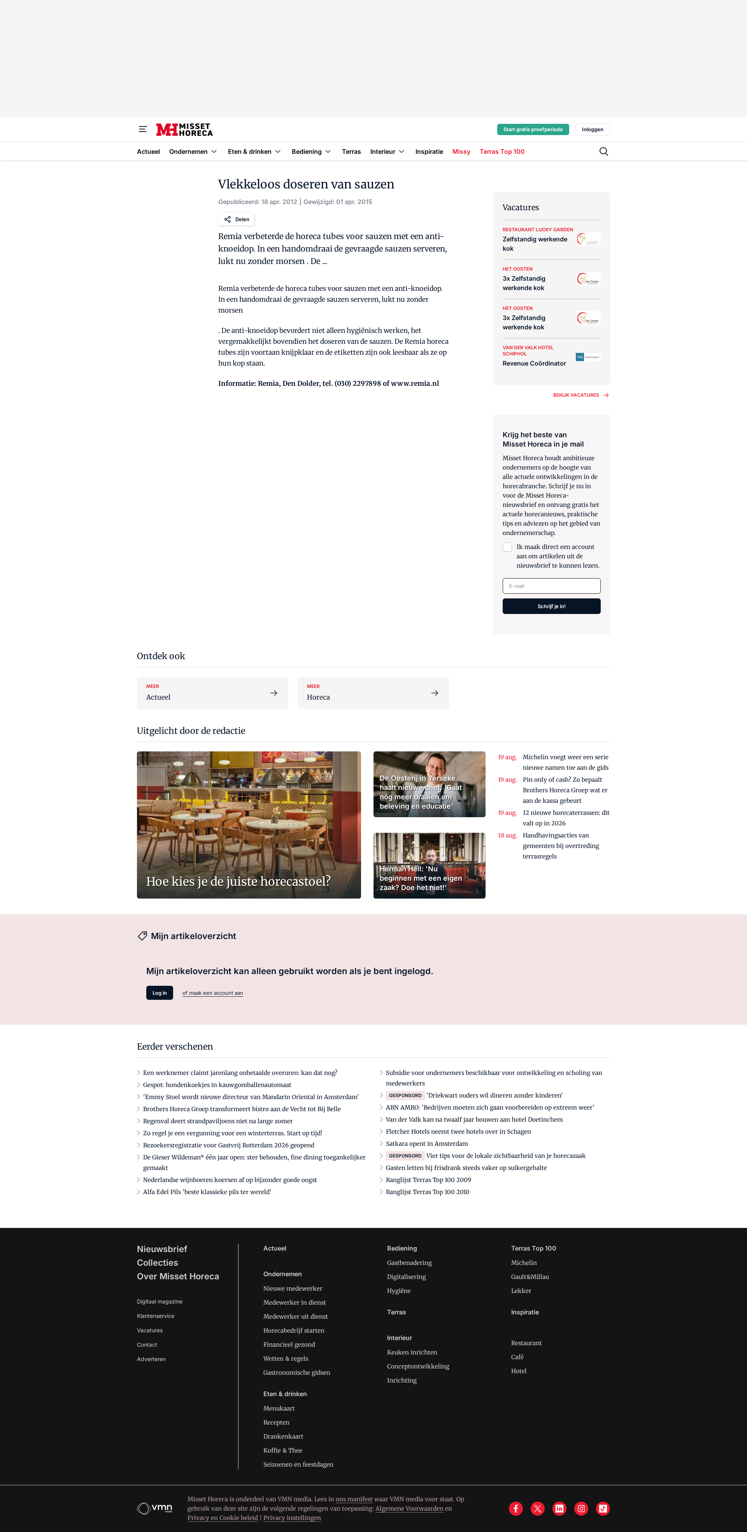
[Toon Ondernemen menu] (214, 151)
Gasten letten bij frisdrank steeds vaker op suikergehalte (466, 1167)
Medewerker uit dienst (295, 1316)
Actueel (274, 1248)
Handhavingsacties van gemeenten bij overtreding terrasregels (561, 846)
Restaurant (526, 1343)
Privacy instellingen (292, 1517)
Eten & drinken (285, 1394)
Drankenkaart (283, 1436)
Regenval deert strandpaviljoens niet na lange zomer (218, 1121)
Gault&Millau (530, 1276)
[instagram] (581, 1509)
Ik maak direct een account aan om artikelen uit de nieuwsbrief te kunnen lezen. (558, 556)
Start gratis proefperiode (533, 129)
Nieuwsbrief (162, 1249)
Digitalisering (406, 1276)
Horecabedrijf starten (293, 1330)
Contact (147, 1344)
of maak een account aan (212, 993)
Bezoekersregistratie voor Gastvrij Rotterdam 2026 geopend (228, 1145)
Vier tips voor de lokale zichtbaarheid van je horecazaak (506, 1155)
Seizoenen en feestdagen (298, 1464)
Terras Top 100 (533, 1248)
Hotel (519, 1371)
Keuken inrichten (412, 1352)
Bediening (402, 1248)
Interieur (399, 1338)
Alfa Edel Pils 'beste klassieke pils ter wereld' (207, 1192)
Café (517, 1357)
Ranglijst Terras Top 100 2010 (428, 1192)
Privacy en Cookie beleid (223, 1517)
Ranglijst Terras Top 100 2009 (428, 1180)
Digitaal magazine (159, 1301)
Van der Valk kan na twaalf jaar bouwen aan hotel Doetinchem (474, 1119)
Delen (242, 219)
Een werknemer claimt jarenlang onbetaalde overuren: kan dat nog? (240, 1072)
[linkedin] (559, 1509)
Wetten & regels (285, 1358)
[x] (538, 1509)
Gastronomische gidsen (296, 1372)
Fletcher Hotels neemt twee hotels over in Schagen (458, 1131)
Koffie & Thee (282, 1450)
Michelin (524, 1262)
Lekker (521, 1291)
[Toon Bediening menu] (328, 151)
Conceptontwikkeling (418, 1366)
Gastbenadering (409, 1262)
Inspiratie (525, 1312)
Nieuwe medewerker (293, 1288)
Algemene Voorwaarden (409, 1508)
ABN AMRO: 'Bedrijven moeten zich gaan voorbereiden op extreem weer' (490, 1107)
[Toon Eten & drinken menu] (277, 151)
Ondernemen (282, 1274)
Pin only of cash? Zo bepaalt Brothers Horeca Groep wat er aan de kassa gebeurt (565, 790)
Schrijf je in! (552, 606)
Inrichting (402, 1380)
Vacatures (150, 1330)
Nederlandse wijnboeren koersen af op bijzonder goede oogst (230, 1180)
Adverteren (151, 1359)
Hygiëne (399, 1291)
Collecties (157, 1263)
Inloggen (592, 129)
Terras (396, 1312)
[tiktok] (603, 1509)
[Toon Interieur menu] (401, 151)
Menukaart (279, 1408)
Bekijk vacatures (576, 395)
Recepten (276, 1422)
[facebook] (516, 1509)
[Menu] (143, 129)
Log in (160, 993)
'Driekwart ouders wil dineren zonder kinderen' (494, 1095)
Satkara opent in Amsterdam (427, 1143)
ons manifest (354, 1499)
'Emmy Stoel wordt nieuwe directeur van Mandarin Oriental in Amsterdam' (251, 1097)
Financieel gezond (289, 1344)
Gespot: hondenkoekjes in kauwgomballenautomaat (217, 1085)
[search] (604, 151)
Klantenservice (155, 1315)
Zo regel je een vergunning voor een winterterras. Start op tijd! (232, 1133)
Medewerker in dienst (294, 1302)
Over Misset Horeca (178, 1276)
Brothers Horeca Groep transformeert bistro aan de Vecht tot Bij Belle (242, 1109)
